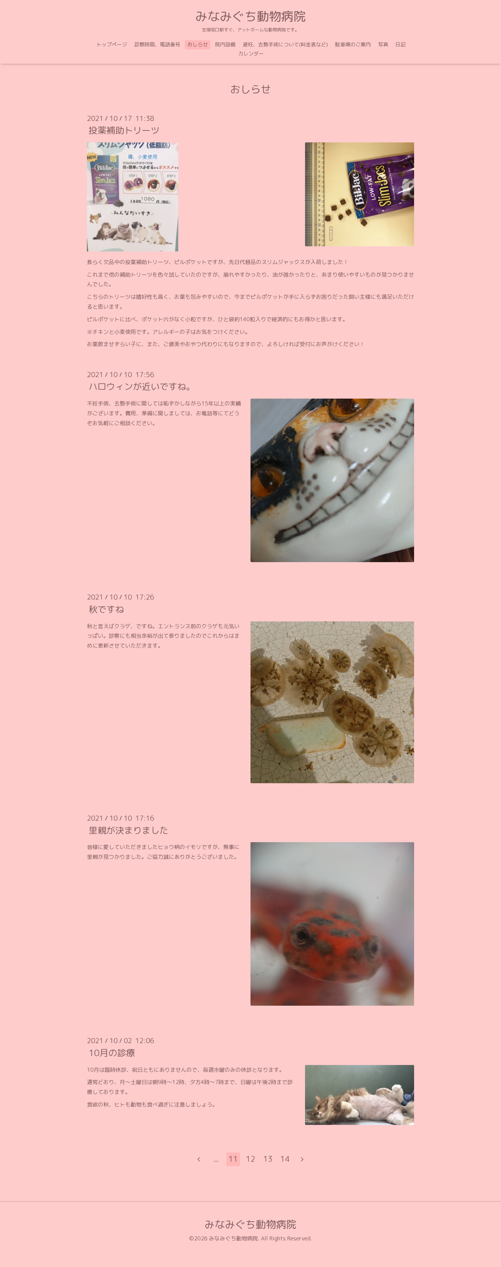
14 (285, 1159)
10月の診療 (112, 1052)
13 (268, 1159)
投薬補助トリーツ (124, 130)
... (216, 1159)
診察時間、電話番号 (157, 44)
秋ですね (106, 609)
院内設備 (225, 44)
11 (233, 1159)
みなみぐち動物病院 (250, 16)
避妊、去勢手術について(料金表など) (285, 44)
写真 (383, 44)
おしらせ (197, 44)
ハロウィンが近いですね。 (142, 386)
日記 (400, 44)
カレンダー (251, 53)
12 (250, 1159)
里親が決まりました (128, 830)
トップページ (111, 44)
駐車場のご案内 (353, 44)
